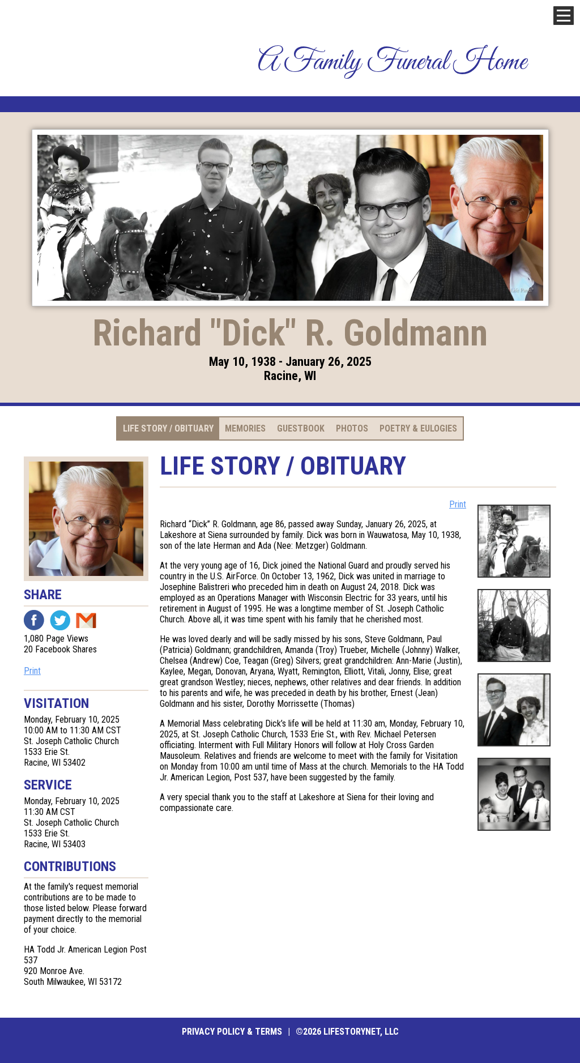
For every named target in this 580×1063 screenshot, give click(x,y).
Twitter (60, 620)
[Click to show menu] (563, 15)
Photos (352, 428)
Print (32, 670)
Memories (245, 428)
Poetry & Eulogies (418, 428)
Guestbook (301, 428)
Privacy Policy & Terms (232, 1031)
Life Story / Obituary (168, 428)
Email (86, 620)
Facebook (34, 620)
